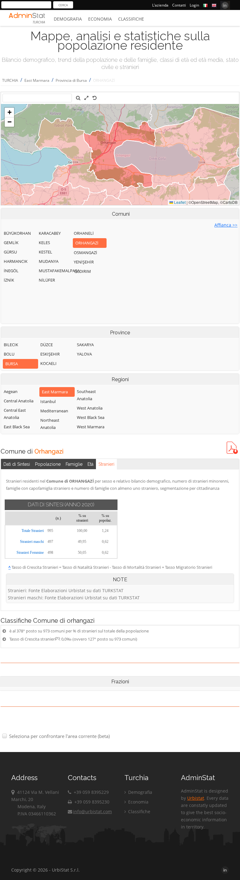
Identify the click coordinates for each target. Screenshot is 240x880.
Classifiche (131, 19)
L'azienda (160, 5)
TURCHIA (10, 80)
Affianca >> (226, 225)
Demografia (68, 19)
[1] (57, 638)
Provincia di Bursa (71, 80)
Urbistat (195, 798)
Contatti (179, 5)
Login (194, 5)
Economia (100, 19)
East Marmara (36, 80)
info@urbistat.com (92, 811)
